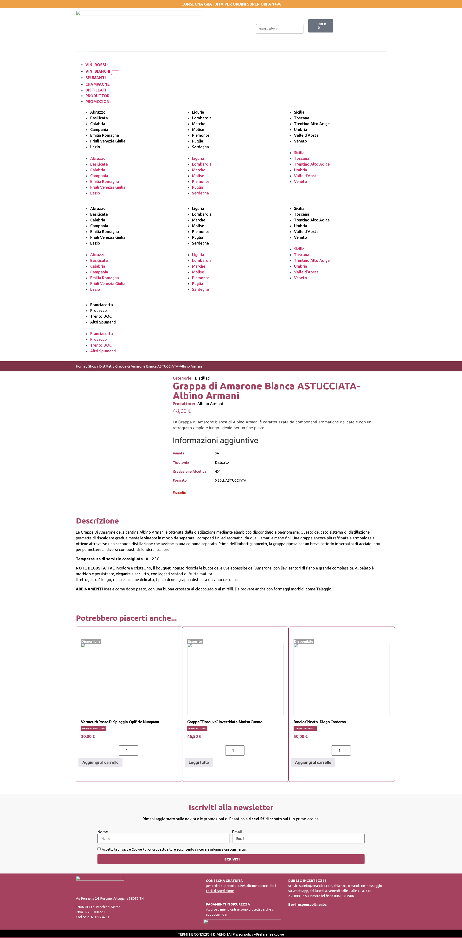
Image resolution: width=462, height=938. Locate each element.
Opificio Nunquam (93, 728)
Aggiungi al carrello (100, 762)
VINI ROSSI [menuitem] (96, 65)
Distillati (105, 366)
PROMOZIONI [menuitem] (98, 101)
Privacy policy (243, 934)
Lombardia (202, 118)
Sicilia (299, 112)
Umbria (300, 129)
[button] (111, 66)
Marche (198, 124)
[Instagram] (362, 28)
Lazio (95, 147)
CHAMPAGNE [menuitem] (97, 84)
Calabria (97, 124)
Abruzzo (98, 112)
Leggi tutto (199, 762)
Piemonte (200, 135)
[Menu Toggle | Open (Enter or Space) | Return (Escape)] (83, 57)
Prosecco (98, 310)
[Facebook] (352, 28)
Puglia (197, 141)
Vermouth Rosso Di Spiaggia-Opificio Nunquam (120, 722)
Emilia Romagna (104, 135)
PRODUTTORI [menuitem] (98, 96)
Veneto (300, 141)
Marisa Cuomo (197, 728)
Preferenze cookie (270, 934)
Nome (102, 832)
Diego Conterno (305, 728)
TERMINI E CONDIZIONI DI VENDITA (204, 934)
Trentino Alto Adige (312, 124)
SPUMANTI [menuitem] (96, 78)
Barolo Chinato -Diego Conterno (320, 722)
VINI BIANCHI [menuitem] (98, 71)
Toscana (301, 118)
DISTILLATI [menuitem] (95, 90)
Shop (92, 366)
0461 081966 (344, 896)
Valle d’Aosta (306, 135)
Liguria (198, 112)
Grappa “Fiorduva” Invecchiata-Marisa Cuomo (224, 722)
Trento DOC (101, 316)
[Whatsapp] (372, 28)
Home (80, 366)
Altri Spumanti (103, 322)
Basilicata (99, 118)
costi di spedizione (220, 891)
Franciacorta (101, 305)
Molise (198, 129)
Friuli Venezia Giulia (107, 141)
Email (237, 832)
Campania (99, 129)
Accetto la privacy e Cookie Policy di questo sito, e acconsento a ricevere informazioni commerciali (174, 849)
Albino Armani (210, 403)
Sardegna (200, 147)
